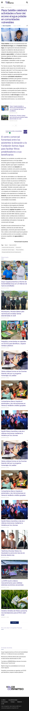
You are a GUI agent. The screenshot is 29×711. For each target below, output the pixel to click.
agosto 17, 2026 (5, 587)
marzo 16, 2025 (16, 25)
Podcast (13, 701)
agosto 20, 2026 (13, 112)
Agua (6, 245)
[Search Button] (27, 2)
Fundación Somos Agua (8, 249)
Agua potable (12, 245)
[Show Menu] (2, 2)
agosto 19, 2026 (5, 347)
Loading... (14, 622)
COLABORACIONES (12, 700)
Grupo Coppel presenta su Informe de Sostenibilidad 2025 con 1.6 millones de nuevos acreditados (14, 284)
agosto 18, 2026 (5, 407)
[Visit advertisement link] (14, 132)
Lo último (3, 700)
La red (4, 398)
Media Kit (19, 701)
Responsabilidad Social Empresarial (11, 252)
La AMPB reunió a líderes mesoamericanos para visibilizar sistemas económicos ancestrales (12, 583)
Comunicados (8, 7)
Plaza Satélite (19, 249)
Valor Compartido (7, 25)
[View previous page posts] (13, 125)
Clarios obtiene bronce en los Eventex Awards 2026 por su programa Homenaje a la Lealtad (14, 373)
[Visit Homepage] (9, 2)
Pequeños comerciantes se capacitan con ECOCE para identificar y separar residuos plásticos (13, 343)
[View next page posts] (16, 125)
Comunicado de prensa (8, 247)
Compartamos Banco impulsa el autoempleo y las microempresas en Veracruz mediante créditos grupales (13, 403)
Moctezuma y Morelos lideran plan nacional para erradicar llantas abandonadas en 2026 (19, 117)
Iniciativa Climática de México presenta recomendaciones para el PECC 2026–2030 (14, 613)
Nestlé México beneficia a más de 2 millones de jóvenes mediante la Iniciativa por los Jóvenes (13, 433)
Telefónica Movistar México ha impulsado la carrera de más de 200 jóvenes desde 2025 (13, 553)
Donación (18, 247)
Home (2, 7)
